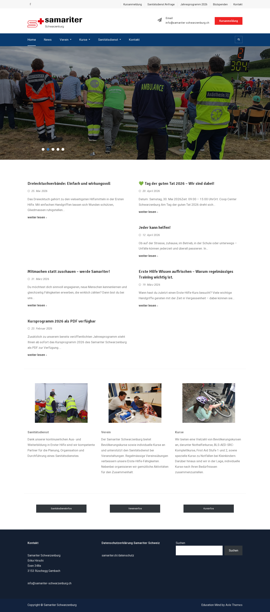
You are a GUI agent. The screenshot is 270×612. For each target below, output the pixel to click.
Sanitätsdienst (108, 39)
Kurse (83, 39)
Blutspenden (220, 4)
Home (32, 39)
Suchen (180, 543)
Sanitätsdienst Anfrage (161, 4)
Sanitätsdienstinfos (61, 508)
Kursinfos (209, 508)
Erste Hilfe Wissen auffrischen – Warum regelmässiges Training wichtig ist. (186, 274)
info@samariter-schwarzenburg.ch (187, 23)
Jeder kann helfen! (155, 227)
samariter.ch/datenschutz (118, 555)
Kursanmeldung (132, 4)
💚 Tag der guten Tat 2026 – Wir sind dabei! (176, 183)
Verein (64, 39)
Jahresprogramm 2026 (193, 4)
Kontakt (237, 4)
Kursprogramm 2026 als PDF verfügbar (62, 321)
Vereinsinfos (135, 508)
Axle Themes (234, 605)
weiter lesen (36, 217)
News (48, 39)
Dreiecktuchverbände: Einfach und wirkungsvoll (69, 183)
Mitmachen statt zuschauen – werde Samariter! (69, 271)
